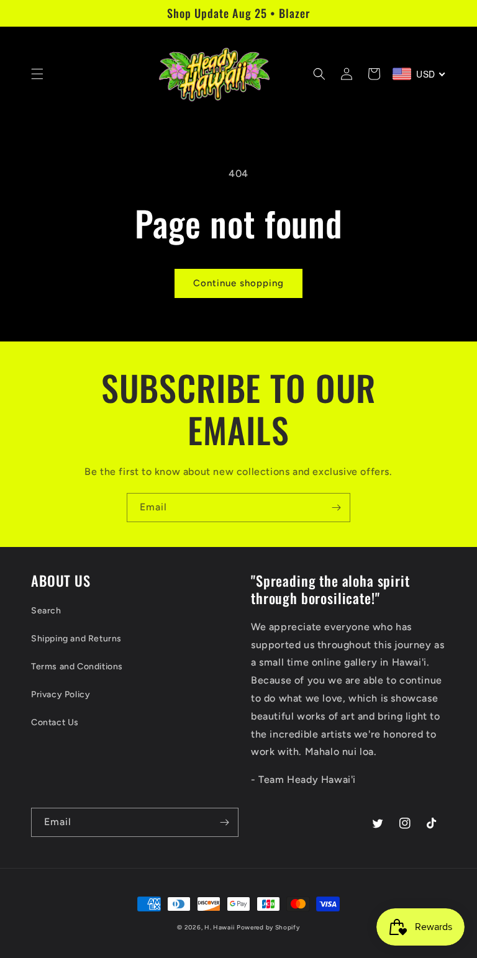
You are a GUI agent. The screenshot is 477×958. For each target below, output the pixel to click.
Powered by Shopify (268, 927)
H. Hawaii (219, 927)
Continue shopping (238, 283)
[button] (37, 74)
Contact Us (55, 722)
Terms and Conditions (77, 666)
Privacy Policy (60, 694)
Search (46, 610)
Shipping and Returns (76, 638)
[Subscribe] (336, 507)
